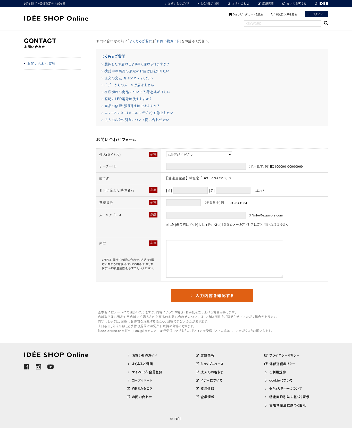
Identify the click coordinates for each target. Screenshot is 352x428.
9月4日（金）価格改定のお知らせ (44, 3)
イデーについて (211, 380)
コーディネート (142, 380)
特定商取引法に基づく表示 (289, 396)
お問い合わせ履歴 (41, 63)
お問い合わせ (240, 3)
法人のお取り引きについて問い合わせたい (136, 119)
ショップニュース (212, 363)
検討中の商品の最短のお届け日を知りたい (136, 70)
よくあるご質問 (209, 3)
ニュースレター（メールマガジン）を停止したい (138, 112)
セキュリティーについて (285, 388)
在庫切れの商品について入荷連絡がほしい (137, 91)
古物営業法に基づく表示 (287, 405)
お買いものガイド (178, 3)
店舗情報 (268, 3)
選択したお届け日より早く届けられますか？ (136, 63)
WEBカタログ (142, 388)
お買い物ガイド (167, 40)
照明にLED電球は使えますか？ (127, 98)
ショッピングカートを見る (247, 14)
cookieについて (281, 380)
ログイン (317, 14)
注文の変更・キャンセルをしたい (128, 77)
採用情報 (207, 388)
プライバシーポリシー (284, 355)
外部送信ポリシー (282, 363)
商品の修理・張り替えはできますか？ (131, 105)
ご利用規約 (277, 371)
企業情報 (207, 396)
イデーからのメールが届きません (129, 84)
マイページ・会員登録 (147, 371)
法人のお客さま (296, 3)
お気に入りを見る (286, 14)
